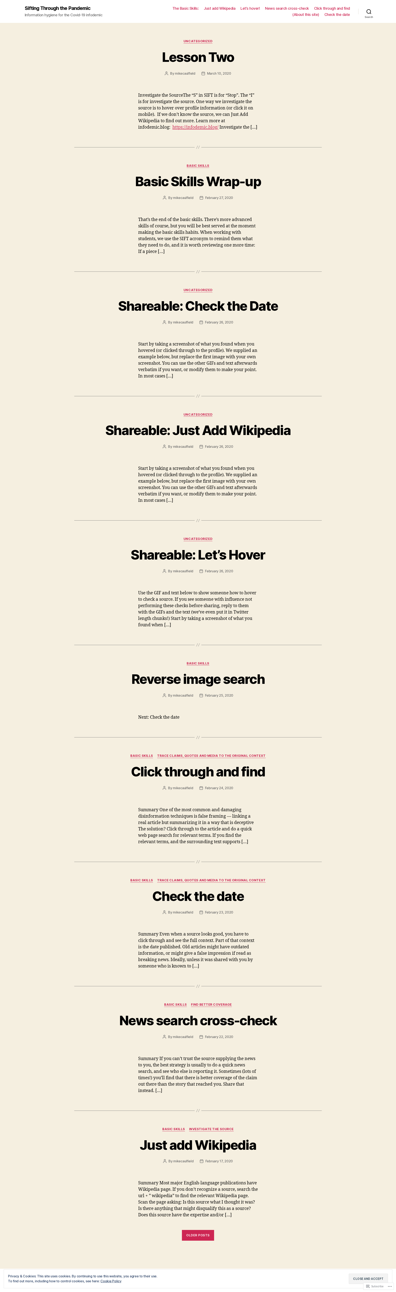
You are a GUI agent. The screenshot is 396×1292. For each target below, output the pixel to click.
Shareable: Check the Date (198, 306)
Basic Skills (198, 166)
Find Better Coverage (211, 1004)
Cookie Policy (110, 1281)
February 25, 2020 (219, 695)
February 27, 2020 (219, 198)
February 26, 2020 (219, 322)
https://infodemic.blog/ (195, 127)
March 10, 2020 (219, 73)
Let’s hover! (250, 8)
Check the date (337, 14)
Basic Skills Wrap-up (198, 181)
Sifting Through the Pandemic (57, 8)
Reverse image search (198, 679)
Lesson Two (198, 57)
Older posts (198, 1235)
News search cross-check (287, 8)
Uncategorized (198, 41)
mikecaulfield (185, 73)
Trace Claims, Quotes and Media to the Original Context (211, 756)
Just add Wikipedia (219, 8)
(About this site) (305, 14)
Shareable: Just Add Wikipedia (198, 430)
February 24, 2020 (219, 788)
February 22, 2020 (219, 1037)
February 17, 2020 (219, 1161)
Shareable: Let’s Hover (198, 555)
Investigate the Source (211, 1129)
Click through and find (332, 8)
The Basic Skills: (185, 8)
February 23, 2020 (219, 912)
